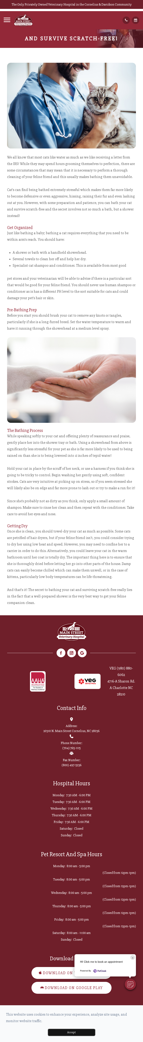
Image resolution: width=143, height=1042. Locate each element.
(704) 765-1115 (71, 748)
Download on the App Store (74, 973)
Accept (71, 1032)
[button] (130, 984)
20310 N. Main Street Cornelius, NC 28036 (71, 731)
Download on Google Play (74, 988)
